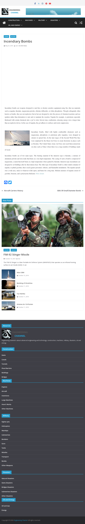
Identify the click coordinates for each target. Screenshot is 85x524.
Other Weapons (7, 465)
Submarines (6, 435)
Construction (14, 20)
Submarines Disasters (9, 492)
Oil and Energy (14, 25)
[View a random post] (80, 22)
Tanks (4, 448)
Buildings (5, 373)
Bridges (4, 377)
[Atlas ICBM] (8, 274)
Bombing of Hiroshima (24, 283)
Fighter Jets (6, 422)
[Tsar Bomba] (8, 295)
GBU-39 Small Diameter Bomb (69, 190)
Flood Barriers (7, 368)
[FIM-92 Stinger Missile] (42, 225)
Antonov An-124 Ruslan (25, 304)
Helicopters (6, 426)
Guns (3, 444)
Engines (4, 387)
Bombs (6, 36)
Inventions (5, 396)
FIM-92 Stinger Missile (16, 254)
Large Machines (7, 400)
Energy (4, 510)
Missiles (14, 250)
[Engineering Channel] (4, 22)
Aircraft (4, 391)
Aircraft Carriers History (13, 190)
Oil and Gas (6, 506)
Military (41, 20)
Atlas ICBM (20, 272)
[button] (21, 20)
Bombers (5, 439)
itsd (17, 46)
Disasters (54, 20)
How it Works (6, 404)
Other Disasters (7, 496)
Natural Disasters (8, 478)
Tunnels (4, 364)
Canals (4, 360)
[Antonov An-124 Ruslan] (8, 305)
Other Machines (7, 409)
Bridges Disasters (8, 487)
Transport (5, 457)
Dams (4, 355)
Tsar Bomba (21, 294)
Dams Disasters (7, 483)
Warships (5, 431)
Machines (29, 20)
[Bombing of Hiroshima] (8, 284)
